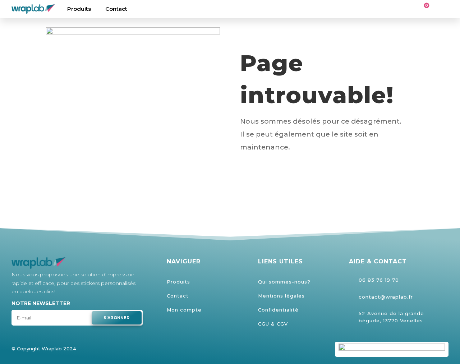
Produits (178, 282)
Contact (178, 296)
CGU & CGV (273, 324)
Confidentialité (278, 310)
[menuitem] (79, 9)
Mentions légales (281, 296)
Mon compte (184, 310)
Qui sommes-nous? (284, 282)
